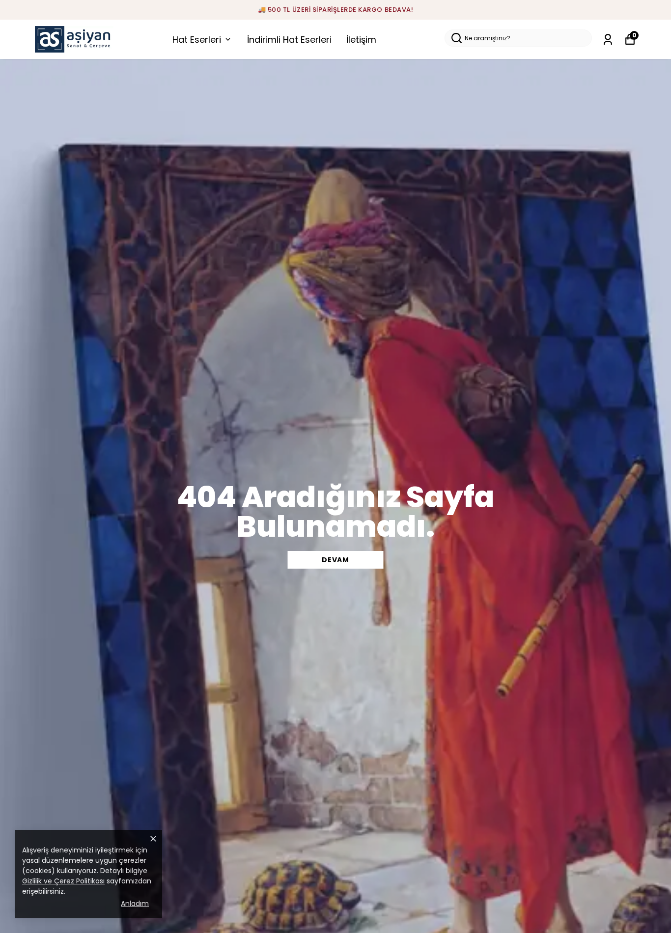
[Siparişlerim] (608, 39)
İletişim (361, 39)
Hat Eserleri (196, 39)
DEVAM (335, 560)
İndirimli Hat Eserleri (289, 39)
